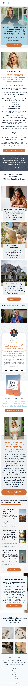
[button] (26, 3)
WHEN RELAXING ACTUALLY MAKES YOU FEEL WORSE (9, 533)
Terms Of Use (14, 683)
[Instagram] (14, 625)
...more (6, 522)
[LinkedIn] (17, 625)
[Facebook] (10, 625)
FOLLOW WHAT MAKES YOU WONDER (8, 512)
